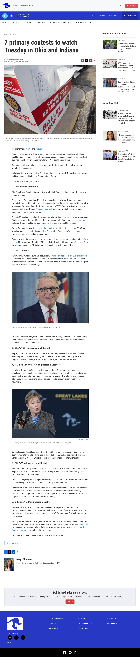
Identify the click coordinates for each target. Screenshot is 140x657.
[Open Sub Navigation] (9, 23)
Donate (132, 6)
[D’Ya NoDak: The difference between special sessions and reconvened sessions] (110, 63)
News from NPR (10, 34)
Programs (52, 23)
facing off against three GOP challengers (69, 256)
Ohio (30, 149)
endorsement (46, 209)
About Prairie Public (56, 618)
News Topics (27, 23)
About (14, 23)
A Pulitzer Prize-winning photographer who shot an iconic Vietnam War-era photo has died (127, 118)
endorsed (84, 524)
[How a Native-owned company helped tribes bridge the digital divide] (110, 44)
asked (14, 242)
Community (79, 23)
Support (65, 23)
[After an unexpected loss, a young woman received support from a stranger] (110, 135)
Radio (40, 23)
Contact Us (53, 623)
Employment (82, 618)
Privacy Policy (111, 618)
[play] (5, 16)
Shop (90, 23)
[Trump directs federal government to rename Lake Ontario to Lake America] (110, 155)
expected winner (43, 228)
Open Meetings (112, 623)
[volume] (11, 15)
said (80, 220)
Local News (121, 40)
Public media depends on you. (70, 592)
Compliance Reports (85, 623)
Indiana (39, 149)
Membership (53, 628)
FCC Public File (83, 628)
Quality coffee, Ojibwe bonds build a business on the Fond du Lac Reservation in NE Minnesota (126, 87)
